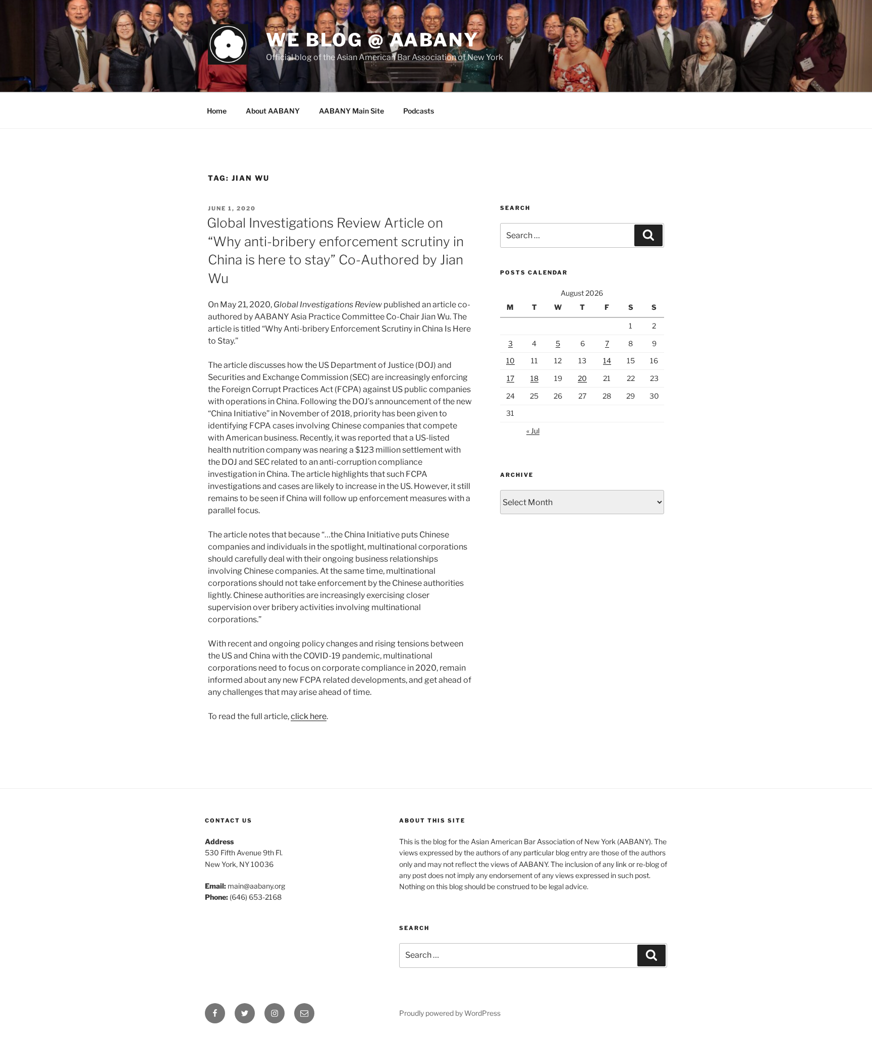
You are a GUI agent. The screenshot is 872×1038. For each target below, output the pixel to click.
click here (308, 716)
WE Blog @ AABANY (372, 40)
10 (510, 360)
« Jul (532, 430)
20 (582, 378)
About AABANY (273, 110)
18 (534, 378)
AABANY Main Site (351, 110)
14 (607, 360)
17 (510, 378)
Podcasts (418, 110)
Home (217, 110)
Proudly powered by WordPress (450, 1013)
